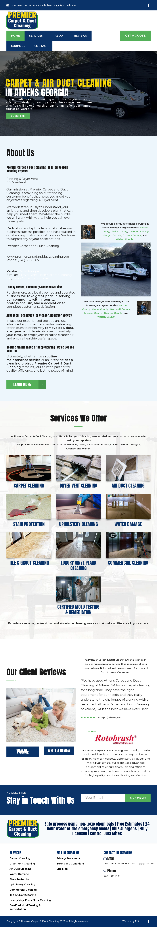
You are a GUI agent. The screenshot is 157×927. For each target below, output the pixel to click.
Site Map (62, 868)
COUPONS (18, 45)
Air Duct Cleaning (20, 868)
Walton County (124, 239)
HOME (15, 35)
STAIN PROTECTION (29, 524)
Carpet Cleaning (20, 858)
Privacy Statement (68, 858)
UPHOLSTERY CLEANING (78, 524)
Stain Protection (20, 879)
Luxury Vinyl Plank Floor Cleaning (30, 900)
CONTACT (41, 45)
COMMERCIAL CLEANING (128, 562)
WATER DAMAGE (128, 524)
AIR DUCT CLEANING (128, 485)
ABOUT (60, 35)
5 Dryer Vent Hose (32, 275)
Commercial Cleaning (23, 889)
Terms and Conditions (70, 863)
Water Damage (19, 874)
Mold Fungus (29, 271)
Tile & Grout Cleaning (23, 895)
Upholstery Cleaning (22, 884)
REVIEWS (80, 35)
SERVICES (36, 35)
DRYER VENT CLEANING (78, 485)
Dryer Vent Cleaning (22, 863)
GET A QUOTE (135, 35)
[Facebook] (149, 5)
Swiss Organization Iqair (30, 278)
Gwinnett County (139, 231)
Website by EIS (130, 921)
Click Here (18, 115)
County (120, 309)
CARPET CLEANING (29, 485)
